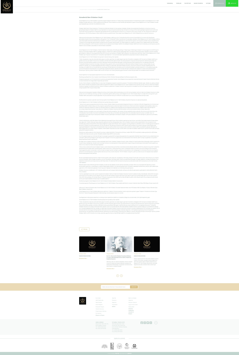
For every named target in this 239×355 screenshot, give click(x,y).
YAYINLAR (178, 3)
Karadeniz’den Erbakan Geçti (103, 9)
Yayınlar (114, 298)
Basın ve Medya (88, 9)
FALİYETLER (187, 3)
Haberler (94, 9)
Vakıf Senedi (99, 302)
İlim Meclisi (98, 313)
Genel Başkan (99, 304)
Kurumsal (98, 298)
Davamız (114, 300)
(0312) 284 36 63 (102, 327)
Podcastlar (114, 304)
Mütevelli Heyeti (100, 306)
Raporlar (114, 302)
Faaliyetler (131, 310)
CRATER (117, 353)
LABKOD (129, 353)
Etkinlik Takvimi (132, 302)
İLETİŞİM (208, 3)
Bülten (113, 306)
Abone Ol (134, 286)
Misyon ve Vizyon (100, 315)
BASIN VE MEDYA (198, 3)
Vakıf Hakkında (99, 300)
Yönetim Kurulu (100, 309)
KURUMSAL (170, 3)
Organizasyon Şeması (101, 311)
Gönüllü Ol (131, 312)
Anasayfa (82, 9)
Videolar (130, 308)
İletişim (130, 313)
